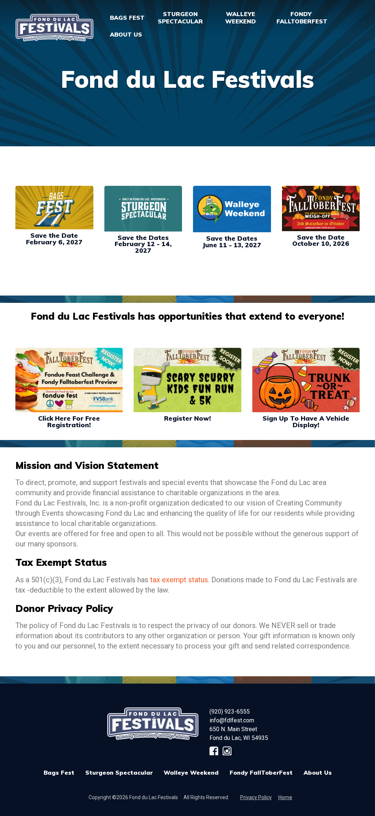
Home (285, 797)
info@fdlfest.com (231, 720)
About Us (318, 772)
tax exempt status (179, 579)
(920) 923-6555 (229, 711)
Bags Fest (127, 17)
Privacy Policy (256, 797)
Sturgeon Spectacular (119, 772)
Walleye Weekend (191, 772)
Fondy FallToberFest (261, 772)
